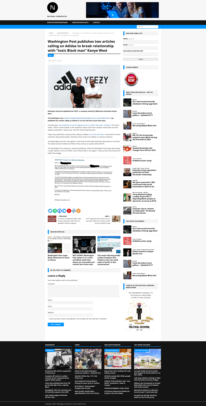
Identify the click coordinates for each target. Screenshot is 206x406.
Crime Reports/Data (80, 22)
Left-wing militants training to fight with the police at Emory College (147, 379)
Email (50, 306)
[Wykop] (74, 211)
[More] (78, 211)
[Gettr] (69, 211)
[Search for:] (147, 27)
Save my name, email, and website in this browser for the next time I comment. (78, 319)
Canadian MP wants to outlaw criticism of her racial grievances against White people (57, 378)
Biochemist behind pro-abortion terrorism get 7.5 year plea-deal (146, 391)
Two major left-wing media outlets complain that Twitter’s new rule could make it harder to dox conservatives (108, 260)
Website (51, 312)
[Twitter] (50, 211)
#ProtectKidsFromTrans (57, 22)
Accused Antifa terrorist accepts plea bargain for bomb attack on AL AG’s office (147, 373)
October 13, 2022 (56, 61)
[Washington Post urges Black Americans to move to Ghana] (59, 244)
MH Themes (82, 404)
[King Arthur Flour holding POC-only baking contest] (117, 359)
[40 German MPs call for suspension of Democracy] (58, 359)
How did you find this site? (133, 51)
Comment (51, 284)
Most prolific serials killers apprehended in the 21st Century (87, 392)
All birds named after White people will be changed (117, 377)
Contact (96, 22)
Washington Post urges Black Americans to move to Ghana (58, 257)
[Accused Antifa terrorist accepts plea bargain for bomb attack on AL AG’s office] (147, 359)
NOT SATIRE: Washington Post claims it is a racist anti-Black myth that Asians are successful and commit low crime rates (84, 260)
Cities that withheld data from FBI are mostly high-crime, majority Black (57, 385)
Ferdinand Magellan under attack (116, 388)
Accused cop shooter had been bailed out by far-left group (145, 396)
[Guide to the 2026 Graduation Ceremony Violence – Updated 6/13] (88, 359)
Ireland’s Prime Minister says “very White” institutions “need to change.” (117, 383)
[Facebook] (59, 211)
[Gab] (55, 211)
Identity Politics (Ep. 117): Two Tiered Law (86, 377)
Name (50, 300)
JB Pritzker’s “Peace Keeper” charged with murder (85, 387)
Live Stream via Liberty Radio (140, 295)
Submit (141, 59)
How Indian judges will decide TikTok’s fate (56, 396)
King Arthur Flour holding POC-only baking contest (117, 372)
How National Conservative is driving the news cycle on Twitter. (87, 382)
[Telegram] (64, 211)
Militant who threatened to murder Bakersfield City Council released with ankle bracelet (147, 385)
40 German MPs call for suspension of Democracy (58, 372)
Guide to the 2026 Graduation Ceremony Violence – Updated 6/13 (88, 372)
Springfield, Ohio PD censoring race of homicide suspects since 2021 (58, 391)
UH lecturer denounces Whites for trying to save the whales (117, 392)
